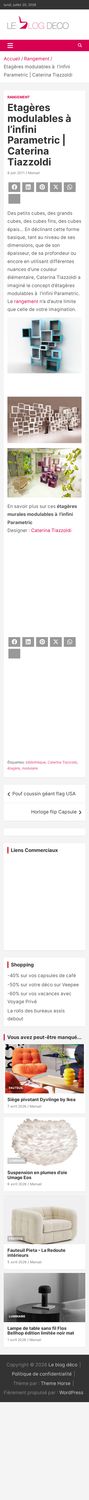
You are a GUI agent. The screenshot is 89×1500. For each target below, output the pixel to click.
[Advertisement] (44, 584)
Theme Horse (55, 1383)
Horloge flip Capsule (54, 812)
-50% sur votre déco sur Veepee (43, 985)
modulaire (30, 768)
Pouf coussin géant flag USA (44, 794)
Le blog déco (62, 1365)
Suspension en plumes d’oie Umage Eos (37, 1175)
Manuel (34, 173)
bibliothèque (36, 762)
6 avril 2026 (17, 1184)
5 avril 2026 (17, 1262)
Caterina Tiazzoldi (51, 530)
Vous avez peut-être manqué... (44, 1037)
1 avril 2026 (16, 1340)
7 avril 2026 (16, 1106)
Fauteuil (16, 1088)
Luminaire (17, 1160)
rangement (26, 301)
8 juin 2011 (16, 173)
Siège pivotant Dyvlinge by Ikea (41, 1099)
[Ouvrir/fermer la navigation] (10, 45)
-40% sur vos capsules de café (41, 975)
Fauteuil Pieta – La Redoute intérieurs (36, 1253)
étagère (13, 768)
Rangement (18, 97)
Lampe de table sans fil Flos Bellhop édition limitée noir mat (40, 1331)
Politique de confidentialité (42, 1374)
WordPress (71, 1392)
